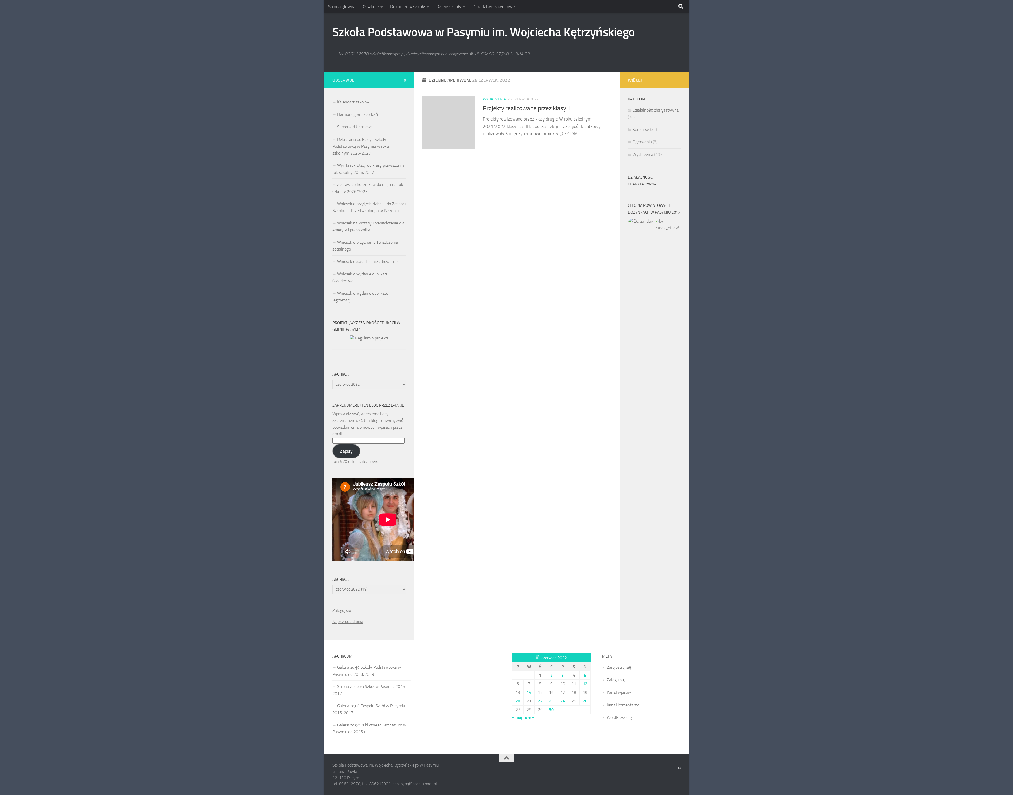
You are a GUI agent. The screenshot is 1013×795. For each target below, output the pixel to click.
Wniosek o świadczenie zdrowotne (367, 261)
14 (529, 692)
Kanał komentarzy (623, 704)
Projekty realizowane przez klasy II (527, 108)
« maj (517, 717)
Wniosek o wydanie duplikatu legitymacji (360, 297)
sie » (529, 717)
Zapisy (346, 451)
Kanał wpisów (619, 692)
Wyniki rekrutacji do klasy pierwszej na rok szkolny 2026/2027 (368, 169)
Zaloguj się (341, 610)
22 (540, 700)
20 (517, 700)
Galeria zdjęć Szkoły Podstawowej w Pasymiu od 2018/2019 (366, 671)
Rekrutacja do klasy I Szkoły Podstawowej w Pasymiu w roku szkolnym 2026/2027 (360, 146)
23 (551, 700)
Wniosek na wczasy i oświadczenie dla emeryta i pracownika (368, 226)
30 (551, 709)
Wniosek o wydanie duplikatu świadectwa (360, 277)
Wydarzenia (494, 99)
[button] (641, 221)
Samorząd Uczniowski (356, 126)
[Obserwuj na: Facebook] (405, 80)
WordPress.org (619, 717)
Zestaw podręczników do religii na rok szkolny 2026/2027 (367, 188)
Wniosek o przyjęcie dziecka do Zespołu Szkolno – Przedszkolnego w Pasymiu (369, 207)
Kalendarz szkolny (353, 101)
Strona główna (341, 6)
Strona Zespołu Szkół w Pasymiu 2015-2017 (369, 690)
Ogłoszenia (642, 141)
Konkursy (641, 129)
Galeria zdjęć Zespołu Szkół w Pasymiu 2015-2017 (368, 709)
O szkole (371, 6)
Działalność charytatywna (656, 110)
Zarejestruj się (619, 667)
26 (585, 700)
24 (562, 700)
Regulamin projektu (372, 338)
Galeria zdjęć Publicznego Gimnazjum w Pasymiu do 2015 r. (369, 728)
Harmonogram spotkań (357, 114)
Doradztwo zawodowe (493, 6)
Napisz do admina (347, 621)
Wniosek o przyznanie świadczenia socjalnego (365, 246)
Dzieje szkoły (448, 6)
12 (585, 683)
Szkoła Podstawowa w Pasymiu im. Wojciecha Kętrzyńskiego (483, 32)
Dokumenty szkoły (407, 6)
